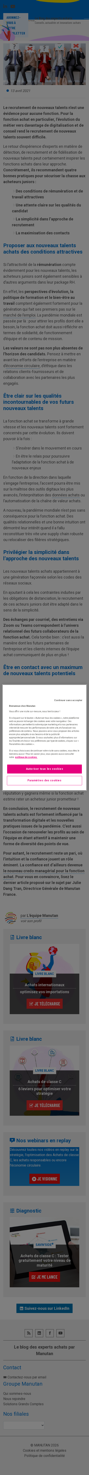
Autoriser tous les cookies (44, 768)
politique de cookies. (26, 757)
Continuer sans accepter (68, 700)
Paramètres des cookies (44, 780)
